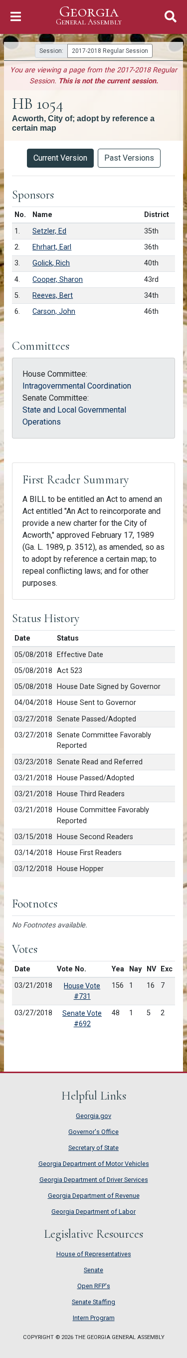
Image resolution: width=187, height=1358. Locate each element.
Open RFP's (93, 1286)
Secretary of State (93, 1147)
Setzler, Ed (49, 231)
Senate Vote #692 (82, 1018)
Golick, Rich (51, 263)
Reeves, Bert (52, 295)
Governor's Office (93, 1131)
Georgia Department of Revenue (94, 1195)
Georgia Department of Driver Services (93, 1179)
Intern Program (94, 1318)
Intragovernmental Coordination (76, 386)
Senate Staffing (93, 1302)
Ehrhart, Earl (51, 247)
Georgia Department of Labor (93, 1211)
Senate (93, 1270)
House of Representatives (93, 1254)
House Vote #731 (82, 991)
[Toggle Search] (170, 16)
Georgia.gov (93, 1116)
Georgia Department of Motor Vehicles (93, 1163)
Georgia (89, 15)
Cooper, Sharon (57, 279)
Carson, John (53, 311)
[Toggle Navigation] (15, 16)
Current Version (60, 158)
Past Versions (129, 158)
